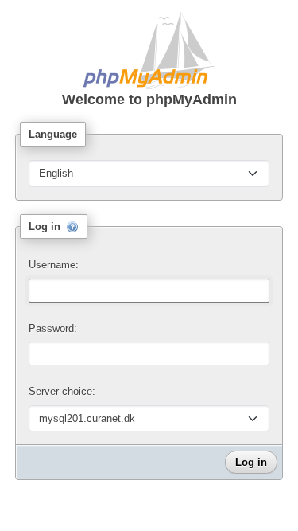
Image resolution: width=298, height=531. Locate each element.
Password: (53, 328)
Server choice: (62, 391)
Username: (54, 265)
